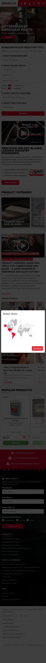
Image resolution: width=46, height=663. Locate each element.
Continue (37, 348)
